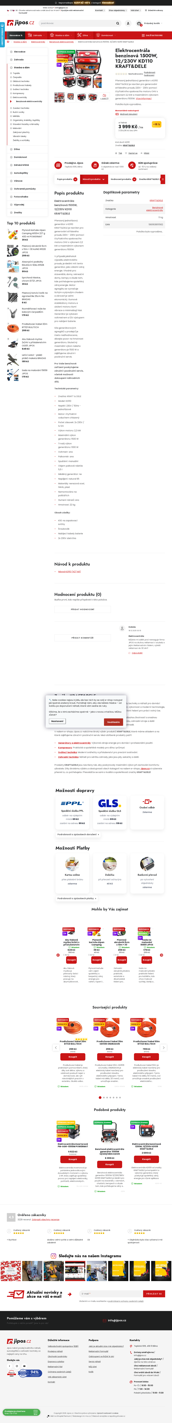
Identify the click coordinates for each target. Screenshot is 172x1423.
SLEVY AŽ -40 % (82, 2)
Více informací (144, 98)
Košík (91, 1371)
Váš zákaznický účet (57, 1377)
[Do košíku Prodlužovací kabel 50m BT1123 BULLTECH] (146, 1056)
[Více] (152, 35)
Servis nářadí (95, 1361)
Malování (17, 128)
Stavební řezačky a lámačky (26, 124)
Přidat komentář (83, 638)
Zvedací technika (21, 108)
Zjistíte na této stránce (144, 1362)
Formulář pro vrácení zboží (146, 1375)
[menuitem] (16, 35)
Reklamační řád (55, 1366)
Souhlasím (113, 722)
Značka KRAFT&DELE (149, 179)
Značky (18, 212)
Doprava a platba (56, 1361)
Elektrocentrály (20, 97)
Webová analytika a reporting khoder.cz (108, 1416)
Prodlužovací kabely (22, 85)
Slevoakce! (108, 2)
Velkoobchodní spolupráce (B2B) (63, 1346)
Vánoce (18, 180)
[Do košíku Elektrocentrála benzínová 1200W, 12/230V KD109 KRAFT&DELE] (146, 1159)
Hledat (117, 23)
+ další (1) (104, 98)
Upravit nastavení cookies (107, 1413)
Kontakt (99, 10)
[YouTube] (24, 1366)
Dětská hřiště (21, 165)
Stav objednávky (117, 10)
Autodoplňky (21, 173)
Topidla (16, 73)
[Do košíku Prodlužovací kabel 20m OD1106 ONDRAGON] (110, 1056)
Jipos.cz (145, 768)
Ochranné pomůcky (25, 188)
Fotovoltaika (21, 196)
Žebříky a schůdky (21, 140)
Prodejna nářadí (55, 1351)
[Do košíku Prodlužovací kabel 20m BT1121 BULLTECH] (73, 1056)
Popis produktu (64, 179)
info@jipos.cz (117, 1320)
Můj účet (93, 1366)
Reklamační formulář (98, 1351)
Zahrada (19, 59)
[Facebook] (9, 1366)
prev (56, 1047)
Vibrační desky (19, 136)
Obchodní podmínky (57, 1356)
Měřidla (16, 116)
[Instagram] (17, 1366)
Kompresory (18, 93)
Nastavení (57, 721)
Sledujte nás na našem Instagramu (90, 1256)
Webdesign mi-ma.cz (82, 1416)
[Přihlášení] (128, 23)
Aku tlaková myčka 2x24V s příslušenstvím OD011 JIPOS (71, 942)
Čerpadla (17, 77)
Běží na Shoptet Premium (61, 1416)
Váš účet (135, 10)
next (163, 1047)
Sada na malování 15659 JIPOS (146, 942)
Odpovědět (137, 653)
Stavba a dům (22, 67)
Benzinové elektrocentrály (29, 101)
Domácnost (20, 157)
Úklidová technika (21, 81)
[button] (71, 966)
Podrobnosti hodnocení (149, 74)
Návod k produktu (91, 179)
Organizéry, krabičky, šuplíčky (26, 120)
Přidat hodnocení (82, 609)
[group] (71, 955)
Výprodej (19, 204)
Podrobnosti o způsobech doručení (77, 834)
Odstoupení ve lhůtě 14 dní (101, 1356)
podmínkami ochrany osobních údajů (126, 1301)
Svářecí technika (21, 89)
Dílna (17, 149)
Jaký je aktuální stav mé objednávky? (106, 1346)
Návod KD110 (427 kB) (69, 571)
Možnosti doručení (128, 114)
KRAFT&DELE (129, 145)
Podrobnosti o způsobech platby (76, 898)
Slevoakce (19, 51)
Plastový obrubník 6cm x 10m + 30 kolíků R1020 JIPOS (121, 942)
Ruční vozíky (18, 112)
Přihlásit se (154, 1293)
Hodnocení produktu (121, 179)
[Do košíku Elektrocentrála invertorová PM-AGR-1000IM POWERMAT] (73, 1159)
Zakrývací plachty (21, 132)
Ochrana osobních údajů (59, 1371)
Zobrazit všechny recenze (45, 1219)
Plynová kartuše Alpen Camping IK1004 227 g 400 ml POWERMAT (96, 942)
